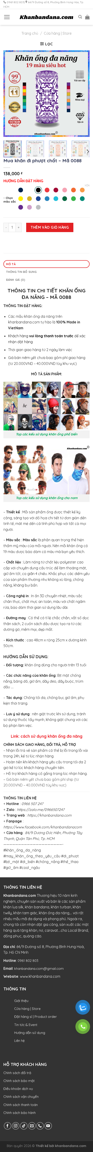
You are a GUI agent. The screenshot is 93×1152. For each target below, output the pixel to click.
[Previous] (11, 93)
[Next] (82, 93)
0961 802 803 (28, 960)
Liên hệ (19, 1041)
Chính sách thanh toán (20, 1105)
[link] (49, 815)
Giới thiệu (21, 1001)
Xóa (87, 185)
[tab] (46, 264)
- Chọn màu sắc (9, 200)
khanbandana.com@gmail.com (39, 968)
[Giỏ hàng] (87, 17)
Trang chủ (29, 33)
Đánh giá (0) (15, 279)
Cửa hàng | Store (58, 33)
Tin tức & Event (25, 1025)
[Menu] (6, 17)
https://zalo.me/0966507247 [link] (40, 809)
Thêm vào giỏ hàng (50, 227)
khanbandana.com (70, 1146)
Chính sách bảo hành (19, 1113)
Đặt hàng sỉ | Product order (35, 1016)
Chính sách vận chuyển (21, 1096)
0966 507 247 (32, 803)
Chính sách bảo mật (19, 1081)
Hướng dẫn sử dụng (29, 1033)
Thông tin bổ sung (21, 272)
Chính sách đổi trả (17, 1073)
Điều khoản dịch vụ (18, 1089)
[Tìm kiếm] (80, 16)
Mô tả (11, 264)
